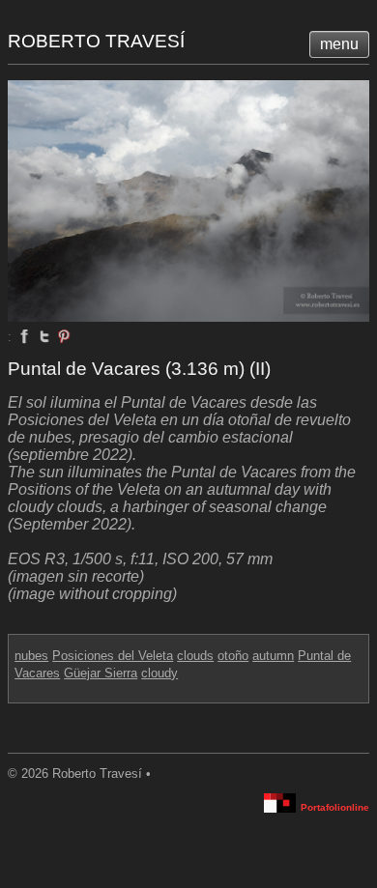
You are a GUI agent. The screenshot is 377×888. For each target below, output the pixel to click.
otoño (233, 655)
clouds (195, 655)
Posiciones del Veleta (112, 655)
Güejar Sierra (100, 673)
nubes (31, 655)
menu (339, 44)
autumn (273, 655)
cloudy (159, 673)
